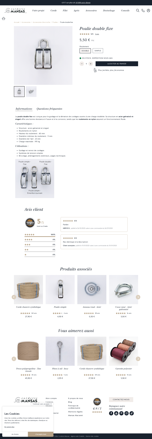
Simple (98, 50)
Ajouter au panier (116, 64)
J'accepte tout (40, 434)
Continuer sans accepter (41, 404)
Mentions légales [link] (75, 412)
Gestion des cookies (92, 436)
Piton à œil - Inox (60, 368)
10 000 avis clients (83, 3)
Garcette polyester (123, 368)
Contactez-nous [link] (121, 399)
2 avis (97, 34)
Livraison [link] (49, 402)
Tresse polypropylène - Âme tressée (28, 369)
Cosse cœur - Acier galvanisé (123, 308)
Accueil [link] (16, 22)
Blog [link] (70, 402)
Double (85, 51)
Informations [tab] (24, 108)
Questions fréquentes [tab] (49, 108)
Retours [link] (49, 406)
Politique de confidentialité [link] (74, 407)
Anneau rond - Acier (92, 307)
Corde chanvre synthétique (28, 307)
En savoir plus (9, 427)
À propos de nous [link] (75, 398)
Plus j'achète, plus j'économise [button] (111, 70)
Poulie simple (60, 307)
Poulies (55, 22)
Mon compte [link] (51, 398)
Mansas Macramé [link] (75, 415)
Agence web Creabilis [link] (77, 436)
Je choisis (15, 434)
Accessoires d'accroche (41, 22)
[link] (143, 10)
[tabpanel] (76, 156)
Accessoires (26, 22)
